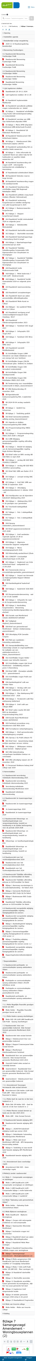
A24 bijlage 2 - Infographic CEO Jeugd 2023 (16, 332)
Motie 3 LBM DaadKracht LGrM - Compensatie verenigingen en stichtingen (17, 1184)
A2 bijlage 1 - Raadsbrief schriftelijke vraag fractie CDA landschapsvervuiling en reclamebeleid (17, 114)
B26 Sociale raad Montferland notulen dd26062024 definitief (15, 617)
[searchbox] (15, 18)
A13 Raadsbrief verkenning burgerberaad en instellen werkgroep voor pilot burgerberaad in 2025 (16, 202)
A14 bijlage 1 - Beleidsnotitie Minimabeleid (14, 226)
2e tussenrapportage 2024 (15, 809)
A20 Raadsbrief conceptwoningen (17, 292)
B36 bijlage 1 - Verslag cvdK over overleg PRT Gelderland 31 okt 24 (16, 689)
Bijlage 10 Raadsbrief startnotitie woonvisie (16, 1274)
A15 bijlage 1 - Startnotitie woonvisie (19, 233)
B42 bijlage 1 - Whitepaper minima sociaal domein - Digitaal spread (17, 748)
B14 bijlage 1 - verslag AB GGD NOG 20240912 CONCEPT (17, 461)
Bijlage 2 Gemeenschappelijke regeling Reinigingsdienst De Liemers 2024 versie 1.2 (16, 934)
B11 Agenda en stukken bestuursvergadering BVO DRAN (14, 423)
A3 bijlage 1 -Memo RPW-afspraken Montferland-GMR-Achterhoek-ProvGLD (17, 126)
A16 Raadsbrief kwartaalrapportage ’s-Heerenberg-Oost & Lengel (17, 238)
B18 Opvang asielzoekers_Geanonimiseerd (13, 524)
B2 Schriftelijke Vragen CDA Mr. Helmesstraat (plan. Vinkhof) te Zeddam (17, 362)
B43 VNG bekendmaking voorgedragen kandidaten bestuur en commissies (16, 754)
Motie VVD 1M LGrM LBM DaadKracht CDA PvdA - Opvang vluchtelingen (17, 1020)
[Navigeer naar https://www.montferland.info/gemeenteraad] (10, 7)
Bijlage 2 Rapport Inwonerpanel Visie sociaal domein (18, 1045)
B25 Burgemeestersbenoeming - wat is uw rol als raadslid (17, 595)
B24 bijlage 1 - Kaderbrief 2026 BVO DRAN (17, 590)
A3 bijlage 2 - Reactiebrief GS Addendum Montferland (15, 131)
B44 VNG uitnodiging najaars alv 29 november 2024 (17, 761)
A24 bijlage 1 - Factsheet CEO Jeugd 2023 (17, 327)
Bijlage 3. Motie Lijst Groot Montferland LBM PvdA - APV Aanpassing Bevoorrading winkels (17, 1142)
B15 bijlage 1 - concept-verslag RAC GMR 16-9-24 (17, 478)
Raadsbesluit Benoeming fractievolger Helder (13, 83)
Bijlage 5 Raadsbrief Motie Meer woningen (16, 1244)
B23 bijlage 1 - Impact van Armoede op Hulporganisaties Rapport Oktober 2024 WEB (17, 578)
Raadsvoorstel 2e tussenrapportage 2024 (17, 805)
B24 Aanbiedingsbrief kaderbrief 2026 (16, 584)
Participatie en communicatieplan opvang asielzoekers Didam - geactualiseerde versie (16, 990)
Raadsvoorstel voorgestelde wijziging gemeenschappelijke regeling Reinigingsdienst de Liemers (17, 918)
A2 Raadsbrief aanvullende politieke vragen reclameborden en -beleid (17, 107)
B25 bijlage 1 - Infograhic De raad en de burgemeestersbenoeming (16, 601)
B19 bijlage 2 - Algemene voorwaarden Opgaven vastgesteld (15, 543)
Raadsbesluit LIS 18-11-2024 (16, 91)
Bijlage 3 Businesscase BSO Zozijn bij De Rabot (16, 898)
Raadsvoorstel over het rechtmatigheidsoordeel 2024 (13, 864)
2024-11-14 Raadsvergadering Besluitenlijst (15, 45)
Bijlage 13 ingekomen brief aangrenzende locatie (14, 1290)
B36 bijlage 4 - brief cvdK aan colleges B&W (15, 705)
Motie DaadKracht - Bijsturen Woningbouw (14, 1216)
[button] (31, 18)
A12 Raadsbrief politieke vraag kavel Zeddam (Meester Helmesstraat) (17, 196)
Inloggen (29, 1357)
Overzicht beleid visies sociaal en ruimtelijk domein (16, 1064)
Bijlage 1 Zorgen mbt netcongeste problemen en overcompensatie (16, 1221)
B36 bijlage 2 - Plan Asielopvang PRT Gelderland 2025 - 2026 (17, 694)
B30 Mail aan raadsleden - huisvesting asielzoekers (13, 641)
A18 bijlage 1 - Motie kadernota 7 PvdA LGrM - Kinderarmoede (16, 275)
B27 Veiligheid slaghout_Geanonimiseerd (12, 622)
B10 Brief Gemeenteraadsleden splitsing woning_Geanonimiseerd (15, 418)
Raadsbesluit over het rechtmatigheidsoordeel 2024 (13, 869)
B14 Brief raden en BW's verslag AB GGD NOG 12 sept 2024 (17, 456)
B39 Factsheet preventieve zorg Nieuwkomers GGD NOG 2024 (15, 724)
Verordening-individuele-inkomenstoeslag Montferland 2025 (15, 788)
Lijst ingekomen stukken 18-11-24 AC (16, 96)
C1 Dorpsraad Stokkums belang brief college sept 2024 (17, 766)
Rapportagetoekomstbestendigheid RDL (17, 956)
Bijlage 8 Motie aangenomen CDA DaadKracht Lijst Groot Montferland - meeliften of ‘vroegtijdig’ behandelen (16, 1261)
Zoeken (3, 14)
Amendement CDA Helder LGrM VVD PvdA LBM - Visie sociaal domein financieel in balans (17, 1093)
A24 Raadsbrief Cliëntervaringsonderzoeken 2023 (14, 321)
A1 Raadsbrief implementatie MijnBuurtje (14, 101)
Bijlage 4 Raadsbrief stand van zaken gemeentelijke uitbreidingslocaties (18, 1238)
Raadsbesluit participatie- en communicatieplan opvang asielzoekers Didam (16, 998)
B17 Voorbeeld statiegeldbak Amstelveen (14, 508)
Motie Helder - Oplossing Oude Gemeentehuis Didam (15, 1206)
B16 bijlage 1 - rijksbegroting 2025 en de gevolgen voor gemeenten (17, 502)
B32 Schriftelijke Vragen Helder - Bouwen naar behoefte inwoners (16, 659)
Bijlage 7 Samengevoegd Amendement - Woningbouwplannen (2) (17, 1255)
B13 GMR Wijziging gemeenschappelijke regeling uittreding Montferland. (17, 441)
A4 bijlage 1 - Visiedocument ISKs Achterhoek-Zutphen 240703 (16, 142)
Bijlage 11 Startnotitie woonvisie (17, 1278)
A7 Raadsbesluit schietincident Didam (19, 172)
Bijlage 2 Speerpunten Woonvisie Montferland (16, 1227)
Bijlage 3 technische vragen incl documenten (15, 1232)
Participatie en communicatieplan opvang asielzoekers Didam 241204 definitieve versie (16, 983)
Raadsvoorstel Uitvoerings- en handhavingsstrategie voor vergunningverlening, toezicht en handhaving (15, 834)
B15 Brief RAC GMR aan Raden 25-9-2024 (17, 472)
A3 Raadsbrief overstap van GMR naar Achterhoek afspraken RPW (16, 120)
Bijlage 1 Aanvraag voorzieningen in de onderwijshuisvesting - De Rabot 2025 (17, 886)
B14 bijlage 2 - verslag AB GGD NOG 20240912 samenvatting (17, 467)
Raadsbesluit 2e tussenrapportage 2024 (16, 814)
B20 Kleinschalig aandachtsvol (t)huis (19, 553)
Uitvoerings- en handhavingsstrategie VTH (18, 842)
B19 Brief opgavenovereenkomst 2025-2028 (16, 530)
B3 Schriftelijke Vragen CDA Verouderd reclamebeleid (14, 368)
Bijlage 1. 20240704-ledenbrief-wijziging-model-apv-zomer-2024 (16, 1130)
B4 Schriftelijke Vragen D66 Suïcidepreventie (14, 373)
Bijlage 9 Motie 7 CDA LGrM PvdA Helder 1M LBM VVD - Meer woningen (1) (17, 1268)
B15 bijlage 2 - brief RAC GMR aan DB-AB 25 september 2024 (17, 483)
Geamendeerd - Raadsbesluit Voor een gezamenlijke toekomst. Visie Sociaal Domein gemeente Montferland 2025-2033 (17, 1072)
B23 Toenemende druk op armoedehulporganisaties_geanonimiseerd (18, 571)
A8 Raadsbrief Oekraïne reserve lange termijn (16, 177)
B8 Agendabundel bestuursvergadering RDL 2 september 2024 (16, 397)
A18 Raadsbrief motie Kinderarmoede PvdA (12, 269)
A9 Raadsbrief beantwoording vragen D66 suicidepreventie (18, 183)
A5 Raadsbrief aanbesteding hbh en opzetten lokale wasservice (17, 148)
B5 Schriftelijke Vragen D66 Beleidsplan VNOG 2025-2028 (14, 379)
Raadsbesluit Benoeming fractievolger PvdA (13, 66)
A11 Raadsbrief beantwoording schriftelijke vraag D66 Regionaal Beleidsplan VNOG (15, 189)
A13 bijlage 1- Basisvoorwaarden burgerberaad (16, 209)
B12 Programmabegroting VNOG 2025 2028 (16, 429)
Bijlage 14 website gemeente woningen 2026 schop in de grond (15, 1296)
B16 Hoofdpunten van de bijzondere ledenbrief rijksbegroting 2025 (17, 497)
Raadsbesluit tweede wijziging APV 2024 (16, 1157)
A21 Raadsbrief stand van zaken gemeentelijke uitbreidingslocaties (16, 297)
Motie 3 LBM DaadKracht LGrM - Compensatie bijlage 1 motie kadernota (17, 1189)
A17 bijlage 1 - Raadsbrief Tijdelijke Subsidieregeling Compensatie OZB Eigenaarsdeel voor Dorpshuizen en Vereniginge (17, 261)
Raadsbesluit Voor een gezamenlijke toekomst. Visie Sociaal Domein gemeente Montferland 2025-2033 (17, 1058)
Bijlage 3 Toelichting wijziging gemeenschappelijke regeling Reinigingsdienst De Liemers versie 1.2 (16, 941)
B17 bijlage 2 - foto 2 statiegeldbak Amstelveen (17, 519)
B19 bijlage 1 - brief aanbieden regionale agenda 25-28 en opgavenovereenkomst (15, 536)
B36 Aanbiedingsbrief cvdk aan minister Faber (15, 683)
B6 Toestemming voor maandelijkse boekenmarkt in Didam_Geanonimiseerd (17, 385)
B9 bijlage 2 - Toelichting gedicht (17, 413)
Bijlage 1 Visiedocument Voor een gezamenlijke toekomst (16, 1040)
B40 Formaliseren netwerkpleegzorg (19, 729)
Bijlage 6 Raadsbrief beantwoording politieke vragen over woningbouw (17, 1249)
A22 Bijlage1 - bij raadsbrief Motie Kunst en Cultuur (16, 308)
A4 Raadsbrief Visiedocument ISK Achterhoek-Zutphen (16, 137)
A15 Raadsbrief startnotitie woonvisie (19, 230)
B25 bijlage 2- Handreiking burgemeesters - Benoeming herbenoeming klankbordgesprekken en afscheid (17, 609)
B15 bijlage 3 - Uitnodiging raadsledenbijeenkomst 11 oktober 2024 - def (17, 490)
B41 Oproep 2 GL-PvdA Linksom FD (18, 738)
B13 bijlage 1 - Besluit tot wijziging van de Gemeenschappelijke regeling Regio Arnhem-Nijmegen (17, 449)
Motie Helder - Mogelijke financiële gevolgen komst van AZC (16, 1011)
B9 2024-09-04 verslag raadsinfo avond (16, 403)
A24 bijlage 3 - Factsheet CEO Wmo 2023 (17, 338)
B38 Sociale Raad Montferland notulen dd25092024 (15, 719)
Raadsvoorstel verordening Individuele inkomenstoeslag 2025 (15, 782)
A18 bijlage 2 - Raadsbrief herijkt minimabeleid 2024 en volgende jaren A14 (16, 281)
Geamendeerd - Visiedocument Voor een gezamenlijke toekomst (17, 1080)
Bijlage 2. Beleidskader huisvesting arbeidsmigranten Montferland (17, 1135)
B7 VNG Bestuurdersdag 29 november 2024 (14, 390)
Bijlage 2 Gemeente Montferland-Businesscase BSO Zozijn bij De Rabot (16, 892)
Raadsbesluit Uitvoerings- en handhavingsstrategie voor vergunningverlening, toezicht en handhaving (14, 850)
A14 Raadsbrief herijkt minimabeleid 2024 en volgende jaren (17, 220)
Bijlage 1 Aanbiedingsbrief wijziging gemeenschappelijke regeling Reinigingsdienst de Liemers (17, 926)
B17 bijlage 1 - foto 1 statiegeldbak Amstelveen (17, 513)
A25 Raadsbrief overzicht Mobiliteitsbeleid (13, 349)
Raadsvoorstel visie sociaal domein (18, 1035)
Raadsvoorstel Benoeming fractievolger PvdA (13, 60)
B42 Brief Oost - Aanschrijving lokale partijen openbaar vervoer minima (17, 742)
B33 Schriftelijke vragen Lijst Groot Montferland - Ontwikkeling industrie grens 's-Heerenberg (17, 665)
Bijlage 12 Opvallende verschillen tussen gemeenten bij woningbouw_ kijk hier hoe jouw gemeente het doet (17, 1283)
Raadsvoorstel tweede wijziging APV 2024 (17, 1124)
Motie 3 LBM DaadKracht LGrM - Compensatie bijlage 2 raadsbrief (16, 1195)
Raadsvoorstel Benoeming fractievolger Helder (13, 78)
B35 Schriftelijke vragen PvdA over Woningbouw (17, 678)
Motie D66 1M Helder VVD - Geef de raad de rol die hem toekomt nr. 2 (17, 1106)
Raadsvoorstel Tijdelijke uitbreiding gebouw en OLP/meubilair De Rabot (17, 881)
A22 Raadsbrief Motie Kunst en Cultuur (15, 302)
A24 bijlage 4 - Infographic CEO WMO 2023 (16, 343)
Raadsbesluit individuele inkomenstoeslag (12, 793)
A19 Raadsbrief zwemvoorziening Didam (16, 288)
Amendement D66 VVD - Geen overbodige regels (15, 1168)
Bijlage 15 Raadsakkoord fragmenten (19, 1300)
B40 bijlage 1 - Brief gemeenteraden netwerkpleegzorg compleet (17, 733)
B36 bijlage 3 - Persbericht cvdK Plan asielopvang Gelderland (17, 700)
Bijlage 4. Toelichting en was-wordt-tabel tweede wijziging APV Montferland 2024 (17, 1150)
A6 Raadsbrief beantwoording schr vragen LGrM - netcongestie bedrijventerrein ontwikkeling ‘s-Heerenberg (16, 166)
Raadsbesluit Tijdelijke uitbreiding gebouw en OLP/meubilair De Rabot (16, 903)
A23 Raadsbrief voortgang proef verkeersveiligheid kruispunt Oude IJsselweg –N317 (16, 315)
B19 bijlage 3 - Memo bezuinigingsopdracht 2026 (12, 549)
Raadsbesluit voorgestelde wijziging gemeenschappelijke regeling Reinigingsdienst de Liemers (17, 949)
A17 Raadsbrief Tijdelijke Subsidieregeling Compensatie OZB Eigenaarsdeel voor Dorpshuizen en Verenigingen (15, 251)
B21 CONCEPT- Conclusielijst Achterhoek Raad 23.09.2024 (14, 558)
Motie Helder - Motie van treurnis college (16, 1308)
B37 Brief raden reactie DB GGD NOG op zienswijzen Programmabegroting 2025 (16, 712)
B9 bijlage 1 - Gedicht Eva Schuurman (13, 409)
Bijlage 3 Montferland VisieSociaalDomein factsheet (13, 1051)
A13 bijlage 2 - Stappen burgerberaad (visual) (13, 215)
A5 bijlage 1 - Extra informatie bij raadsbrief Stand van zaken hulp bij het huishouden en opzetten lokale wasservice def (17, 156)
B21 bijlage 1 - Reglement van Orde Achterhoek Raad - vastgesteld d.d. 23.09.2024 (17, 564)
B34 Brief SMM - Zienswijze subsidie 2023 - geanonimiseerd (17, 672)
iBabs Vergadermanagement (12, 1357)
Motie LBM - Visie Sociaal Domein (18, 1116)
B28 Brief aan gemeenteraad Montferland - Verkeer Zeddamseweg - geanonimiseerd (16, 629)
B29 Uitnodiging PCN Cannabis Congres (15, 635)
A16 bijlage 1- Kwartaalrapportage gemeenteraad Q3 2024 (17, 244)
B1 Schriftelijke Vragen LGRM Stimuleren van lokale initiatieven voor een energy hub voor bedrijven (16, 356)
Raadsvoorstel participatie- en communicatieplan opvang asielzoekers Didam (16, 975)
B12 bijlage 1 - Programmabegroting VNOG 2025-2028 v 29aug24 (17, 434)
